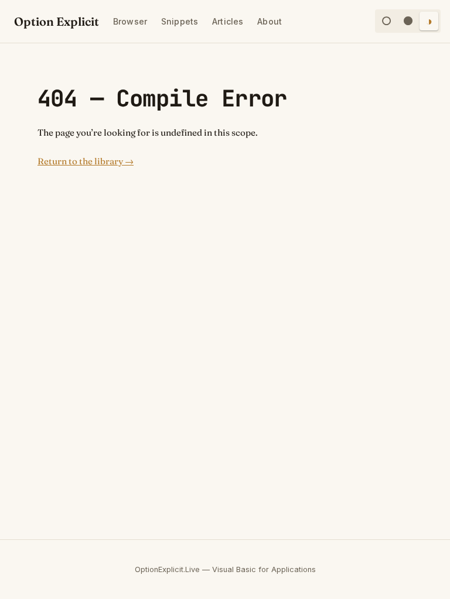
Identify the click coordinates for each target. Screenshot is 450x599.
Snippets (179, 21)
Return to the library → (86, 161)
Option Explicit (56, 21)
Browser (130, 21)
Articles (227, 21)
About (269, 21)
